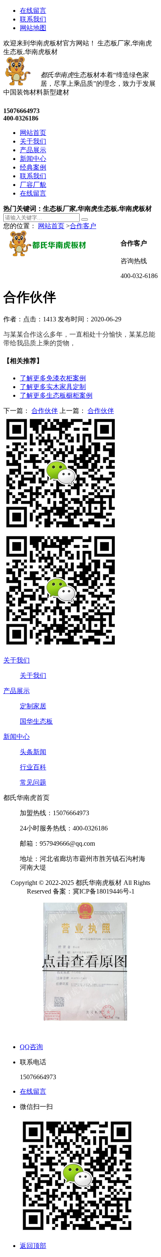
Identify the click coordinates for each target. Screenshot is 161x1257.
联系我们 (33, 19)
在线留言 (33, 10)
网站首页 (51, 225)
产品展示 (16, 690)
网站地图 (33, 27)
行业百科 (33, 767)
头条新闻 (33, 751)
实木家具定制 (53, 386)
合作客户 (83, 225)
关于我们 (16, 660)
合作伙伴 (44, 410)
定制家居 (33, 706)
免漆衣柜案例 (53, 378)
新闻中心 (16, 736)
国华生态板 (36, 721)
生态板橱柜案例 (56, 395)
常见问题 (33, 782)
